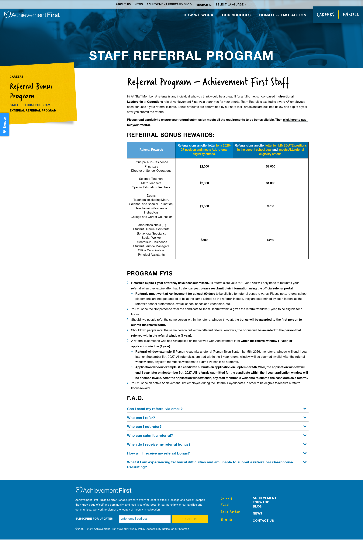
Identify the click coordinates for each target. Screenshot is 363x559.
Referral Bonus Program (31, 91)
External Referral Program (33, 110)
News (139, 4)
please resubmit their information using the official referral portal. (247, 288)
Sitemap (184, 529)
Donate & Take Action (282, 15)
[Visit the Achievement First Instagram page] (230, 520)
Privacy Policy (136, 529)
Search (202, 5)
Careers (325, 14)
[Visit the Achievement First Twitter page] (226, 520)
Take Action (230, 511)
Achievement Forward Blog (169, 4)
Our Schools (236, 15)
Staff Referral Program (30, 105)
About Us (123, 4)
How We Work (199, 15)
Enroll (351, 14)
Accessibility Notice (158, 529)
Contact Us (263, 520)
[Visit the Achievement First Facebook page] (222, 520)
